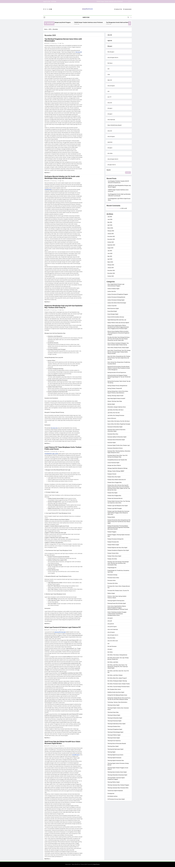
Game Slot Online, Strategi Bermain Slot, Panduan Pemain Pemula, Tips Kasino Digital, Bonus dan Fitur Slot (119, 358)
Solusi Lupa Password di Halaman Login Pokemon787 (63, 627)
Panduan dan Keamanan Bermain (115, 498)
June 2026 (110, 219)
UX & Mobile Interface (113, 796)
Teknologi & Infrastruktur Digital (115, 718)
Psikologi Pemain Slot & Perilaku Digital (117, 603)
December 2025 (111, 236)
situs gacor (110, 618)
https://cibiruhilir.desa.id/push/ (115, 125)
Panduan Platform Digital (113, 544)
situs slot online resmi (113, 640)
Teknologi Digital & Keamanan (114, 757)
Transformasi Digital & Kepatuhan (115, 790)
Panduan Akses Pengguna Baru (115, 482)
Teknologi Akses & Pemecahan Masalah (117, 743)
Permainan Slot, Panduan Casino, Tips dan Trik (118, 590)
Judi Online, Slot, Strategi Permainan (116, 415)
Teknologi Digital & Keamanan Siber (116, 760)
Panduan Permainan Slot (113, 541)
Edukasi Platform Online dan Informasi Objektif (118, 322)
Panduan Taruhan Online (113, 553)
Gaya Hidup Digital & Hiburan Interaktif (116, 398)
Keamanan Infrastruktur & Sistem (115, 448)
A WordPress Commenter (114, 208)
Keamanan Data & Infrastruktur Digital (116, 439)
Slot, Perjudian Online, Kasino (114, 689)
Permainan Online (112, 580)
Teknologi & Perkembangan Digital (115, 732)
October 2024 (111, 276)
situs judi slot (111, 623)
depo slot (110, 80)
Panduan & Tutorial (112, 474)
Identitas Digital (111, 404)
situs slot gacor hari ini (113, 57)
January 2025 (111, 267)
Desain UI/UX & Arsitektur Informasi (116, 317)
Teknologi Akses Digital (113, 746)
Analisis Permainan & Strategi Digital (116, 300)
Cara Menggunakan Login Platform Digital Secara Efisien (105, 22)
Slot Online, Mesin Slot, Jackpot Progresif (117, 678)
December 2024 (111, 270)
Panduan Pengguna (112, 531)
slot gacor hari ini (112, 164)
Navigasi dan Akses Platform (114, 465)
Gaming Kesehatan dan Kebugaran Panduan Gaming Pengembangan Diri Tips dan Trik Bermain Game (119, 377)
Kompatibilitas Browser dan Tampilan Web (117, 459)
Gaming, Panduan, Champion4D (115, 388)
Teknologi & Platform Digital (114, 735)
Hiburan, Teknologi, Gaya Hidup (115, 401)
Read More (47, 172)
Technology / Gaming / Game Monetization (117, 702)
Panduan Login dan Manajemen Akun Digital (118, 505)
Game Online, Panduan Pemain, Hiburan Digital (118, 347)
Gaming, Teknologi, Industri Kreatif (115, 395)
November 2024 (111, 273)
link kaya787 (79, 52)
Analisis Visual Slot (112, 305)
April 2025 (110, 259)
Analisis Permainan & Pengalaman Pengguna (118, 294)
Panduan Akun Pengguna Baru (114, 495)
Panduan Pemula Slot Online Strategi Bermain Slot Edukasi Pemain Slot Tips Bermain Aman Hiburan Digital (119, 521)
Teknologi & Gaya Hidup (113, 712)
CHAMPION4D (48, 189)
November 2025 (111, 239)
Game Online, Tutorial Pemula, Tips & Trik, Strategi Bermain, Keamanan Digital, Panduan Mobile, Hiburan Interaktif (119, 352)
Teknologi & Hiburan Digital (114, 715)
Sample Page (86, 17)
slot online (110, 153)
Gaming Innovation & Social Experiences (117, 372)
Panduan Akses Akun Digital (114, 476)
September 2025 (111, 245)
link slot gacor (111, 51)
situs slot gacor (111, 85)
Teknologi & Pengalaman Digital (115, 729)
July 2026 (110, 216)
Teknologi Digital (111, 752)
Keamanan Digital (112, 442)
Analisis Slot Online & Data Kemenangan (117, 302)
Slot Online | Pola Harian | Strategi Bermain (117, 655)
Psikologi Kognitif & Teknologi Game (116, 600)
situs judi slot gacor (112, 626)
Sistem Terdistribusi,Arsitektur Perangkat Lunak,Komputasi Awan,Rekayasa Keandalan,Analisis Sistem (117, 614)
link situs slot (54, 428)
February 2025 (111, 264)
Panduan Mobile (111, 517)
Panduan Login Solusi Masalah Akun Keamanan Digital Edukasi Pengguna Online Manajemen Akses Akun (118, 513)
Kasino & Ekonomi (112, 418)
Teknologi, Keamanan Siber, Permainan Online (118, 787)
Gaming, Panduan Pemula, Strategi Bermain (117, 385)
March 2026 (110, 228)
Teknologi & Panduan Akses (114, 726)
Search (109, 170)
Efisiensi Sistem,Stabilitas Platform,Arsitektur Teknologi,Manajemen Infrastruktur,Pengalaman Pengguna (118, 333)
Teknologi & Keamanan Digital (114, 720)
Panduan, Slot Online (112, 558)
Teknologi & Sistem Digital (114, 737)
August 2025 (110, 247)
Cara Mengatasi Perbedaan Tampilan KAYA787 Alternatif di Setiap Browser (105, 1)
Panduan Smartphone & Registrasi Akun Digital (118, 550)
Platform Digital (111, 593)
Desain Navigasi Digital (113, 314)
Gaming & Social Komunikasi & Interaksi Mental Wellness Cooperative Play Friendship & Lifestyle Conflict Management (119, 368)
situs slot (110, 102)
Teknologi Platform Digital (114, 782)
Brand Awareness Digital (113, 308)
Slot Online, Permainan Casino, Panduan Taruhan (119, 683)
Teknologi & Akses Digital (113, 705)
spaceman (110, 142)
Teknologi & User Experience (114, 740)
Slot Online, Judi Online (113, 662)
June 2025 (110, 253)
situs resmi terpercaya (113, 629)
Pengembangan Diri (112, 567)
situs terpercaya (111, 119)
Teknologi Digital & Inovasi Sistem (115, 754)
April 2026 (110, 225)
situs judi (110, 620)
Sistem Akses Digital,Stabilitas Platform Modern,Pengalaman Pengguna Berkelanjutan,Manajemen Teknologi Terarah (118, 608)
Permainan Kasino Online (113, 577)
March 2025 (110, 262)
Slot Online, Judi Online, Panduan (115, 675)
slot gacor (110, 108)
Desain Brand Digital (112, 311)
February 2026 (111, 230)
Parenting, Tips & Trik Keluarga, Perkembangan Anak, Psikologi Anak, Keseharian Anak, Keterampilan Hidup (118, 563)
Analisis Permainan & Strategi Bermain (116, 297)
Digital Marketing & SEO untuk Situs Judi (117, 319)
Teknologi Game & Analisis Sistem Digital (117, 772)
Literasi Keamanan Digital (113, 462)
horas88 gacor (76, 754)
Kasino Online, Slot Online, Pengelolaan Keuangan (119, 424)
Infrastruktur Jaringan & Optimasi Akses (117, 407)
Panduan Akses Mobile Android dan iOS (117, 479)
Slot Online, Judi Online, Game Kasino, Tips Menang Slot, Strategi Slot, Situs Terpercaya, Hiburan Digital (118, 666)
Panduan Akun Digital (112, 492)
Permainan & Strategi (112, 574)
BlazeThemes (96, 864)
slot (108, 68)
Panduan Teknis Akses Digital (114, 556)
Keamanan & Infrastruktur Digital (115, 426)
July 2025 (110, 250)
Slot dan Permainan (112, 646)
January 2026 (111, 233)
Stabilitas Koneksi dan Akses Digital (116, 692)
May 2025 (110, 256)
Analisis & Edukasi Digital (113, 288)
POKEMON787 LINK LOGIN (51, 453)
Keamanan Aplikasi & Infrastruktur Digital (117, 437)
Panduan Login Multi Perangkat (115, 508)
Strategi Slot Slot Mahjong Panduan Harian (117, 695)
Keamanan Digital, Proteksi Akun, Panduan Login (119, 445)
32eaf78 (47, 43)
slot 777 (109, 97)
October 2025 (111, 242)
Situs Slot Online (111, 638)
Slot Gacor (110, 63)
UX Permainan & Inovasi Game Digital (116, 799)
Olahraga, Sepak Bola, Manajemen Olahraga (117, 468)
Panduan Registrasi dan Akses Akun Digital (117, 547)
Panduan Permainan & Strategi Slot (115, 539)
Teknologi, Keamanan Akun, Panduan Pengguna (118, 785)
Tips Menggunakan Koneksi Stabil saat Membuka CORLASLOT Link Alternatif (69, 22)
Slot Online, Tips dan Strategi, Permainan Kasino (119, 686)
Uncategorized (111, 793)
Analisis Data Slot (112, 291)
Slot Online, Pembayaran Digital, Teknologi (117, 681)
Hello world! (124, 208)
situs (109, 74)
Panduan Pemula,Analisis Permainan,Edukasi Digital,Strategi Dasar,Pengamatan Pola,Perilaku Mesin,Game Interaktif (118, 527)
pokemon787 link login (60, 632)
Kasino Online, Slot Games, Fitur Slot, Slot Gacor (119, 421)
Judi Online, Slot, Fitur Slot (114, 412)
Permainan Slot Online (113, 583)
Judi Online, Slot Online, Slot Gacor (115, 409)
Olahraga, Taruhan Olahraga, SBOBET (116, 471)
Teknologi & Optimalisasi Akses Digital (116, 723)
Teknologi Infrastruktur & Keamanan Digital (117, 775)
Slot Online (110, 652)
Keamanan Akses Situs (113, 434)
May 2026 (110, 222)
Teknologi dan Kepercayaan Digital (115, 749)
